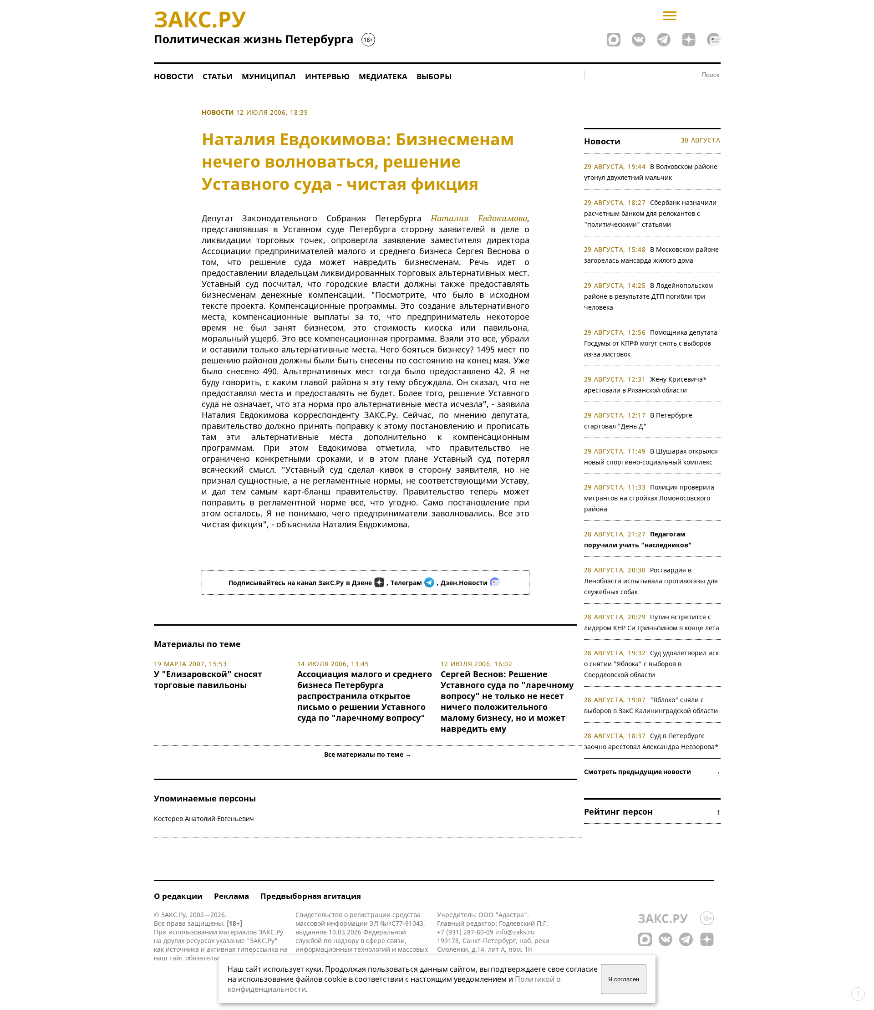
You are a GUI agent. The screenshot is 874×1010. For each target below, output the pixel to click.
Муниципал (269, 76)
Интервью (327, 76)
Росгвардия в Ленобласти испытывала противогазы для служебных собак (651, 581)
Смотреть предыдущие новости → (652, 771)
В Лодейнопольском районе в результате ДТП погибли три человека (648, 296)
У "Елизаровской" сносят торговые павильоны (208, 679)
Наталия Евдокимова (479, 218)
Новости (173, 76)
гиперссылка (258, 949)
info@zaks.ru (515, 932)
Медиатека (383, 76)
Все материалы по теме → (368, 754)
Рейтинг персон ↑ (652, 811)
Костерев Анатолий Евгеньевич (204, 818)
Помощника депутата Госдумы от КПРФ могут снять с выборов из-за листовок (651, 343)
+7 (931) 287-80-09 (465, 932)
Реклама (231, 896)
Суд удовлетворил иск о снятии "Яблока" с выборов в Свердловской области (651, 663)
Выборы (434, 76)
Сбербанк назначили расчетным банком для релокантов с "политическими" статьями (650, 213)
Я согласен (623, 979)
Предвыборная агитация (310, 896)
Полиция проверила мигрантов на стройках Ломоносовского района (649, 498)
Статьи (218, 76)
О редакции (178, 896)
